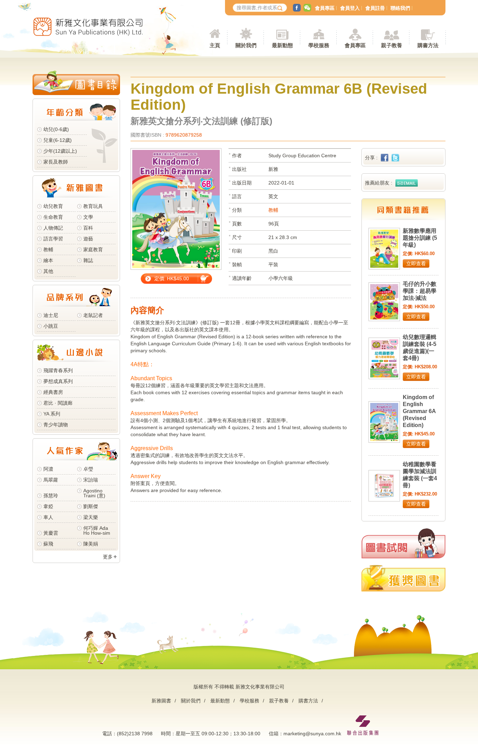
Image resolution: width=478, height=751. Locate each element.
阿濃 (48, 469)
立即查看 (416, 263)
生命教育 (53, 217)
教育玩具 (93, 206)
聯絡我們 (400, 8)
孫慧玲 (50, 495)
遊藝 (88, 238)
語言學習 (53, 238)
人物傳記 (53, 228)
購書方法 (308, 700)
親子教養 (279, 700)
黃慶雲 (50, 533)
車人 (48, 517)
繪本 (48, 260)
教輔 (48, 249)
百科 (88, 228)
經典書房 (53, 392)
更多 (108, 556)
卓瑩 (88, 469)
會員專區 (325, 8)
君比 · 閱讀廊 (57, 403)
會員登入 (350, 8)
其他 (48, 271)
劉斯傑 (90, 506)
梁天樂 (90, 517)
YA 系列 (51, 414)
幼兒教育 (53, 206)
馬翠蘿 (50, 480)
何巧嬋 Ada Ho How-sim (96, 530)
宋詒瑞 (90, 480)
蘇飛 (48, 544)
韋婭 (48, 506)
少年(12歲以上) (60, 151)
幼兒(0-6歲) (56, 129)
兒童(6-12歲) (59, 140)
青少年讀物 (55, 424)
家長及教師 (55, 162)
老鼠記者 (93, 315)
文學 (88, 217)
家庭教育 (93, 249)
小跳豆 (50, 326)
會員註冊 (375, 8)
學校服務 (318, 45)
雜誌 (88, 260)
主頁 (215, 45)
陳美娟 (90, 544)
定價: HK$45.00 (171, 278)
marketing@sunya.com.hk (312, 733)
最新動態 (220, 700)
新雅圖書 (161, 700)
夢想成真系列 (58, 381)
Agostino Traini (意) (94, 493)
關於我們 (191, 700)
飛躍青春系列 (58, 370)
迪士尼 (50, 315)
